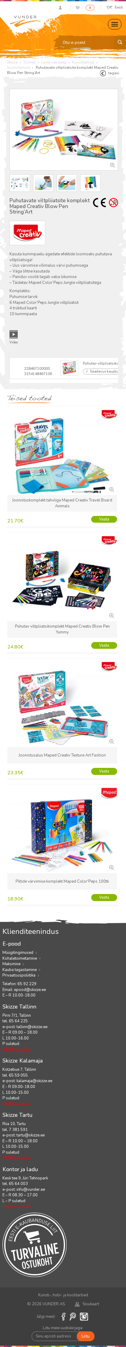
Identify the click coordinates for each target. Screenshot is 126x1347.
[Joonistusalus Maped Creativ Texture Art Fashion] (111, 741)
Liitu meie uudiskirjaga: (63, 1328)
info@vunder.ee (31, 1189)
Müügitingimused (17, 952)
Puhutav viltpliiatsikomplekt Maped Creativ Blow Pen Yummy (62, 629)
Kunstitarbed (83, 62)
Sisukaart (91, 1304)
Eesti (119, 7)
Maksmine (11, 964)
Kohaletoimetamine (19, 958)
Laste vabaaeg (53, 62)
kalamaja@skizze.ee (34, 1081)
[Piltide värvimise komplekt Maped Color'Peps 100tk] (111, 867)
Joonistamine (18, 67)
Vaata (104, 519)
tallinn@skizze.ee (32, 1027)
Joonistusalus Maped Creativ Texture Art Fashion (62, 755)
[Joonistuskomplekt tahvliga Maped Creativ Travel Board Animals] (111, 489)
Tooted (29, 62)
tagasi (113, 73)
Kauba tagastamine (19, 970)
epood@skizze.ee (30, 990)
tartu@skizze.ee (31, 1135)
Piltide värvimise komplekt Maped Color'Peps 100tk (62, 881)
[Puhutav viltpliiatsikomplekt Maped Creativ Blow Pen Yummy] (111, 615)
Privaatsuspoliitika (18, 975)
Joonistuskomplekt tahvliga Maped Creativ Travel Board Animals (62, 503)
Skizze (12, 62)
